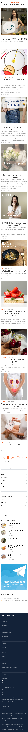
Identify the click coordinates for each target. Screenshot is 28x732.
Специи (14, 512)
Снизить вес (5, 704)
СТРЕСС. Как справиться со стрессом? (14, 224)
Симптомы (4, 401)
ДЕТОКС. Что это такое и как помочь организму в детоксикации (15, 546)
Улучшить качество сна (7, 706)
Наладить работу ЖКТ (7, 701)
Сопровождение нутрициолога (9, 685)
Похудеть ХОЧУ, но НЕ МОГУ (14, 128)
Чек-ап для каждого (14, 79)
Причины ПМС (14, 445)
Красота (14, 483)
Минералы (14, 490)
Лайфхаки (14, 486)
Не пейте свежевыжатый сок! (16, 523)
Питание (14, 493)
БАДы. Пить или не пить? (14, 271)
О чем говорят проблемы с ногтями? (15, 555)
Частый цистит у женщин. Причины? (14, 405)
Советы (3, 125)
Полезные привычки (14, 496)
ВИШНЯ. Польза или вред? (14, 360)
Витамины (14, 477)
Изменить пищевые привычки (9, 694)
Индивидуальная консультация (9, 682)
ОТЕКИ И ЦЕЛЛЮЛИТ (13, 538)
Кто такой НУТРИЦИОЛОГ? (14, 39)
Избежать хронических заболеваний (11, 708)
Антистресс (4, 220)
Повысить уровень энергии (9, 697)
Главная (8, 2)
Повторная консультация (8, 689)
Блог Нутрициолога (16, 2)
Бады (2, 268)
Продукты (3, 357)
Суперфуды (14, 515)
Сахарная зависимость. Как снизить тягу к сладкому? (14, 313)
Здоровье (3, 36)
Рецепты (14, 502)
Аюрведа (14, 471)
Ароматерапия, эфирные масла (14, 468)
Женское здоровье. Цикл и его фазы (14, 176)
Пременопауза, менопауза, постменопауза (12, 699)
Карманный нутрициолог (8, 687)
